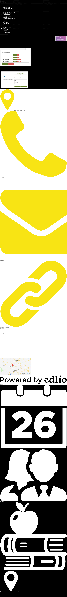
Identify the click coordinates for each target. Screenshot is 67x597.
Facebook (3, 331)
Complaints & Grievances (7, 13)
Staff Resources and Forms (8, 26)
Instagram (3, 335)
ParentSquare (6, 15)
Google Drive (6, 20)
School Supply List (7, 17)
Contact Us (2, 260)
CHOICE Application (7, 32)
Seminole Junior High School (8, 8)
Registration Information (7, 16)
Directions (19, 591)
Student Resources (6, 23)
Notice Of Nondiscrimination (4, 327)
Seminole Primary (6, 6)
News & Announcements (4, 34)
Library (5, 21)
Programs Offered (6, 31)
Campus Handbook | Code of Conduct (9, 12)
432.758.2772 (2, 177)
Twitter (3, 333)
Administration (6, 29)
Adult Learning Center (7, 10)
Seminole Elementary (7, 7)
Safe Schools (6, 22)
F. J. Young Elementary (7, 5)
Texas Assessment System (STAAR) (9, 18)
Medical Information (7, 14)
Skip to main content (3, 0)
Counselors (5, 30)
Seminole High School (7, 9)
